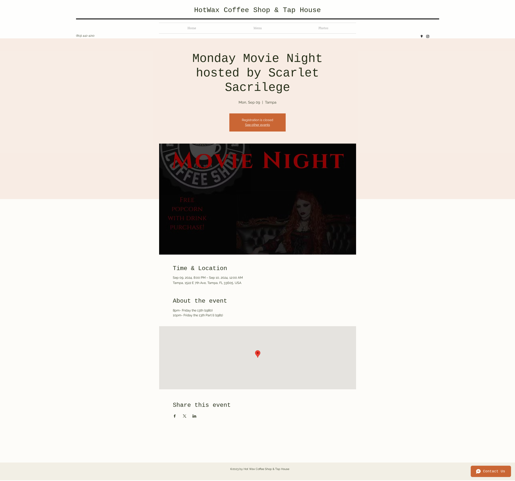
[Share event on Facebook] (175, 416)
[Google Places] (422, 36)
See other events (257, 125)
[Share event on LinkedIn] (194, 416)
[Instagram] (428, 36)
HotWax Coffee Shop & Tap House (257, 10)
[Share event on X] (184, 416)
